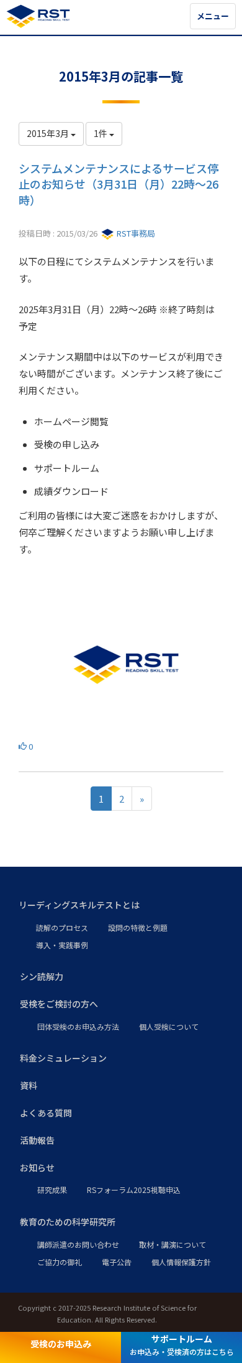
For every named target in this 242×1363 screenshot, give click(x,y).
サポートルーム (182, 1344)
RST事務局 (135, 233)
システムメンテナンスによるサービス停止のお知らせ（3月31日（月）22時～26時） (118, 183)
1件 (101, 133)
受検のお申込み (60, 1343)
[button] (121, 905)
